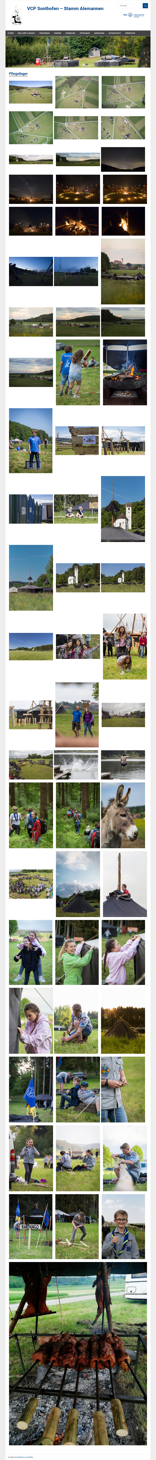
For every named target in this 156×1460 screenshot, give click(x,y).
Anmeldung (99, 33)
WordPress (20, 1457)
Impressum (130, 33)
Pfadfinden (44, 33)
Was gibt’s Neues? (26, 33)
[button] (30, 92)
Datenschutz (115, 33)
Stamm (11, 33)
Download (70, 33)
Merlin (30, 1457)
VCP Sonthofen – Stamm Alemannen (65, 8)
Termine (57, 33)
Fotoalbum (85, 33)
